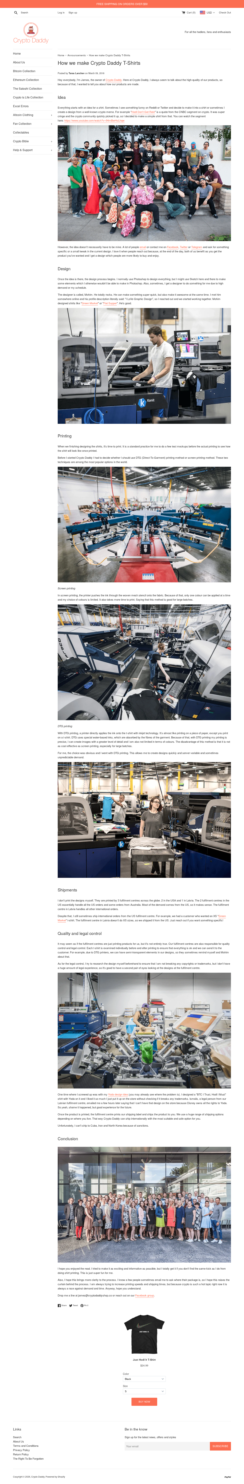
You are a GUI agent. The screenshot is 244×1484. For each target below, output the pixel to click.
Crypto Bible (32, 141)
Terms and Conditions (26, 1445)
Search (17, 1437)
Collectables (21, 132)
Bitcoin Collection (24, 71)
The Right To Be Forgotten (28, 1458)
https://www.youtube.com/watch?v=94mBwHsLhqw (94, 120)
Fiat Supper (110, 303)
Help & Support (32, 150)
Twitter (184, 247)
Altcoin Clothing (32, 115)
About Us (19, 62)
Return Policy (21, 1454)
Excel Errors (21, 106)
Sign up (73, 12)
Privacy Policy (21, 1450)
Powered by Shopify (55, 1476)
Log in (61, 12)
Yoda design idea (118, 1094)
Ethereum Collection (26, 80)
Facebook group (144, 1295)
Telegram (196, 247)
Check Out (225, 12)
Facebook (172, 247)
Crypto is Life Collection (28, 97)
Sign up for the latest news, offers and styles (150, 1437)
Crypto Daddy (114, 80)
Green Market (90, 303)
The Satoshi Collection (27, 88)
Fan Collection (32, 124)
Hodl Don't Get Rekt (143, 112)
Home (17, 53)
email (143, 247)
